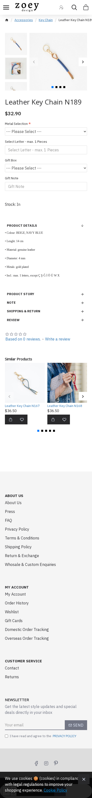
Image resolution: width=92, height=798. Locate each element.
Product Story (20, 294)
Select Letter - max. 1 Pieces (26, 142)
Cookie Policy (55, 790)
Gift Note (11, 178)
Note (11, 303)
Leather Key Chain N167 (22, 406)
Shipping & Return (23, 311)
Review (13, 320)
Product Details (22, 225)
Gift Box (11, 160)
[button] (33, 61)
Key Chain (46, 20)
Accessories (23, 20)
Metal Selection (16, 124)
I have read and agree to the (43, 736)
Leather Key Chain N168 (64, 406)
